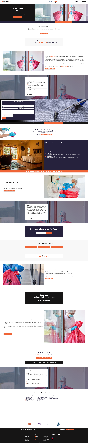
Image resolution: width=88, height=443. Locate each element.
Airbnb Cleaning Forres (29, 398)
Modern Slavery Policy (45, 435)
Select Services (20, 107)
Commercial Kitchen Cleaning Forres (53, 398)
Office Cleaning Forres (29, 397)
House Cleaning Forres (29, 396)
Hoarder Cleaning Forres (40, 399)
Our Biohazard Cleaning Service (9, 190)
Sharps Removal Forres (40, 400)
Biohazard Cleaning (49, 278)
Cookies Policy (45, 437)
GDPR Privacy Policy (45, 436)
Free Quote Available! (44, 300)
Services (29, 1)
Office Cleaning (27, 437)
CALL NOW (38, 134)
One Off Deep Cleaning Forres (30, 400)
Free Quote (37, 436)
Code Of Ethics (45, 440)
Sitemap (37, 439)
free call (49, 233)
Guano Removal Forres (52, 396)
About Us (37, 437)
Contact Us (35, 1)
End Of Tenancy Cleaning (28, 435)
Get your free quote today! (46, 134)
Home (22, 1)
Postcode (3, 107)
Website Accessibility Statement (47, 439)
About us (25, 1)
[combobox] (26, 108)
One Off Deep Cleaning (28, 439)
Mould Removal (27, 440)
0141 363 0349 (83, 1)
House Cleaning (27, 436)
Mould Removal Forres (40, 396)
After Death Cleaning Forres (41, 398)
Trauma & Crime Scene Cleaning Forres (42, 397)
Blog (32, 1)
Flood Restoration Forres (52, 397)
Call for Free (63, 429)
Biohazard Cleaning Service (50, 68)
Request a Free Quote (70, 429)
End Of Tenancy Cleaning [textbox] (22, 108)
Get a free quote (41, 233)
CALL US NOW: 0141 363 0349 (44, 357)
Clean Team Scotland (44, 33)
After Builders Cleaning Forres (30, 399)
